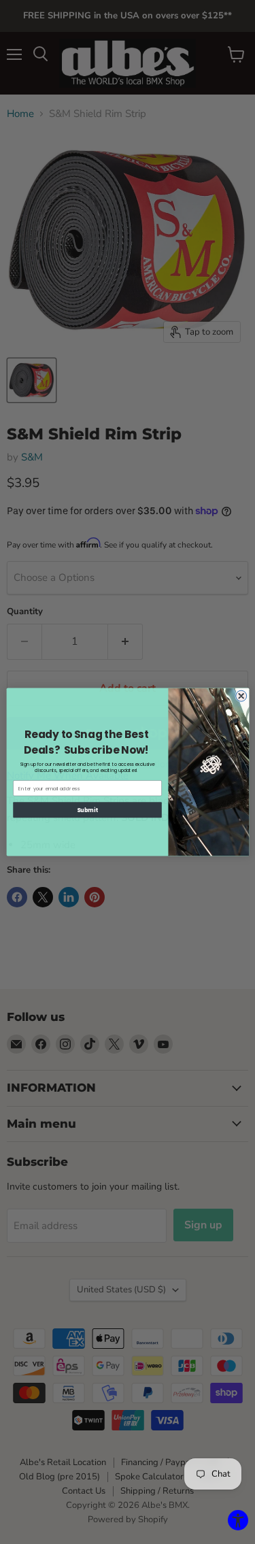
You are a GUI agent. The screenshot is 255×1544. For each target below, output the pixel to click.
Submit (87, 809)
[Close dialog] (240, 695)
